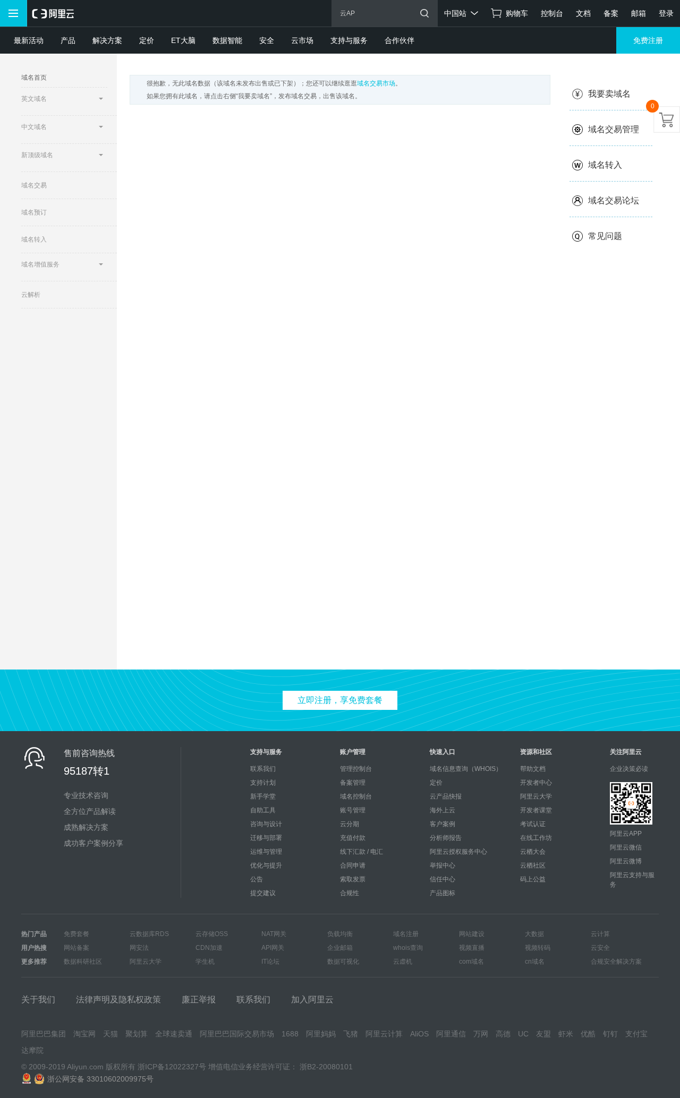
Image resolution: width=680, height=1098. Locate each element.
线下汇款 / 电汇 (361, 851)
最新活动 (29, 40)
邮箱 (638, 13)
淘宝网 (84, 1034)
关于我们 (38, 999)
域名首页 (34, 77)
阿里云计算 (384, 1034)
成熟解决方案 (86, 827)
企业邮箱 (340, 947)
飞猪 (350, 1034)
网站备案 (76, 947)
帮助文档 (533, 769)
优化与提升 (266, 865)
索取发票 (353, 879)
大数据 (534, 934)
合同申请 (353, 865)
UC (523, 1034)
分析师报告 (446, 838)
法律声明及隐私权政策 (118, 999)
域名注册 (406, 934)
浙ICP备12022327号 (172, 1066)
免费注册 (648, 40)
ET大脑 (183, 40)
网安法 (139, 947)
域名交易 (34, 185)
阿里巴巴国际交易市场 (237, 1034)
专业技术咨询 (86, 795)
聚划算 (136, 1034)
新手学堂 (263, 796)
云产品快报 (446, 796)
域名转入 (34, 239)
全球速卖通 (173, 1034)
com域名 (471, 961)
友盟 (543, 1034)
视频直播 (471, 947)
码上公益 (533, 879)
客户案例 (442, 824)
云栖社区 (533, 865)
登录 (666, 13)
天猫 (110, 1034)
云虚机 (402, 961)
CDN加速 (209, 947)
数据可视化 (343, 961)
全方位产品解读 (90, 811)
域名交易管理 (613, 129)
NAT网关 (273, 934)
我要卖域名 (609, 93)
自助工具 (263, 810)
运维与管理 (266, 851)
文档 (583, 13)
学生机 (205, 961)
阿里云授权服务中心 (458, 851)
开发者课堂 (536, 810)
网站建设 (471, 934)
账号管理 (353, 810)
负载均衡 (340, 934)
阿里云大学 (536, 796)
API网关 (272, 947)
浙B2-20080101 (326, 1066)
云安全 (600, 947)
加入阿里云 (312, 999)
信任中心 (442, 879)
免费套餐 (76, 934)
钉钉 (610, 1034)
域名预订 (34, 212)
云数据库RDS (149, 934)
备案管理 (353, 782)
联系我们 (263, 769)
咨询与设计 (266, 824)
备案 (611, 13)
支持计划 (263, 782)
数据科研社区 (83, 961)
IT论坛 (270, 961)
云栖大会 (533, 851)
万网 (480, 1034)
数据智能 (227, 40)
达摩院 (32, 1050)
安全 (266, 40)
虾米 (565, 1034)
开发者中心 (536, 782)
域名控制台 (356, 796)
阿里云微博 (626, 861)
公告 (256, 879)
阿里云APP (626, 833)
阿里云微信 (626, 847)
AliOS (419, 1034)
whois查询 (408, 947)
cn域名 (535, 961)
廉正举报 (199, 999)
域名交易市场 (376, 83)
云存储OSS (212, 934)
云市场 (302, 40)
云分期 (349, 824)
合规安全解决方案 (616, 961)
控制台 (552, 13)
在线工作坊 (536, 838)
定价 (146, 40)
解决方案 (107, 40)
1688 (290, 1034)
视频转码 (537, 947)
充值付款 (353, 838)
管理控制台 (356, 769)
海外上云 (442, 810)
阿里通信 (451, 1034)
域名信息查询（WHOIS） (466, 769)
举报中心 (442, 865)
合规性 (349, 893)
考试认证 (533, 824)
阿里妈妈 (321, 1034)
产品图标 (442, 893)
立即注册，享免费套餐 (340, 700)
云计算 (600, 934)
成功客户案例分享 (93, 843)
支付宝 (636, 1034)
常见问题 (605, 236)
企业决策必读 (629, 769)
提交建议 (263, 893)
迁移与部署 (266, 838)
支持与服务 (349, 40)
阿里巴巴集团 (43, 1034)
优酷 (588, 1034)
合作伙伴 (399, 40)
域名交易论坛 (613, 200)
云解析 (30, 294)
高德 (503, 1034)
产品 (68, 40)
